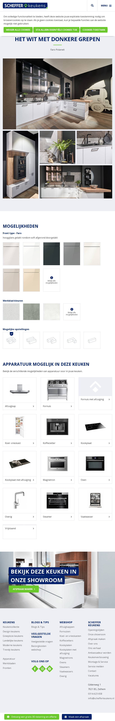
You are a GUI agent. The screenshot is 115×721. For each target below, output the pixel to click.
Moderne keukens (12, 645)
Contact (92, 670)
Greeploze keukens (13, 636)
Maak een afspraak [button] (78, 716)
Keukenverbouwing (98, 657)
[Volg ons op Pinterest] (49, 669)
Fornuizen (65, 631)
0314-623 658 (95, 693)
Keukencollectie (11, 626)
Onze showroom (96, 634)
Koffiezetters (66, 640)
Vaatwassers (66, 671)
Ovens (63, 662)
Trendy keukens (11, 649)
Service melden (96, 666)
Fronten (7, 668)
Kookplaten (66, 645)
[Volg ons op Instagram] (42, 669)
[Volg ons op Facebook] (34, 669)
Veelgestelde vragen (42, 641)
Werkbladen (9, 663)
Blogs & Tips (38, 626)
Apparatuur (9, 658)
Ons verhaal (94, 648)
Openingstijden (96, 629)
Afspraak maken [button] (23, 589)
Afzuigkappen (67, 626)
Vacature (92, 675)
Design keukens (11, 631)
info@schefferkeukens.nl (101, 698)
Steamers (65, 667)
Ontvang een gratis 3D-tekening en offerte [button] (33, 716)
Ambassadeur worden (99, 652)
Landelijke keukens (13, 640)
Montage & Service (98, 661)
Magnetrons (66, 657)
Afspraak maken (96, 639)
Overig (63, 676)
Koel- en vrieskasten (70, 636)
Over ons (93, 643)
